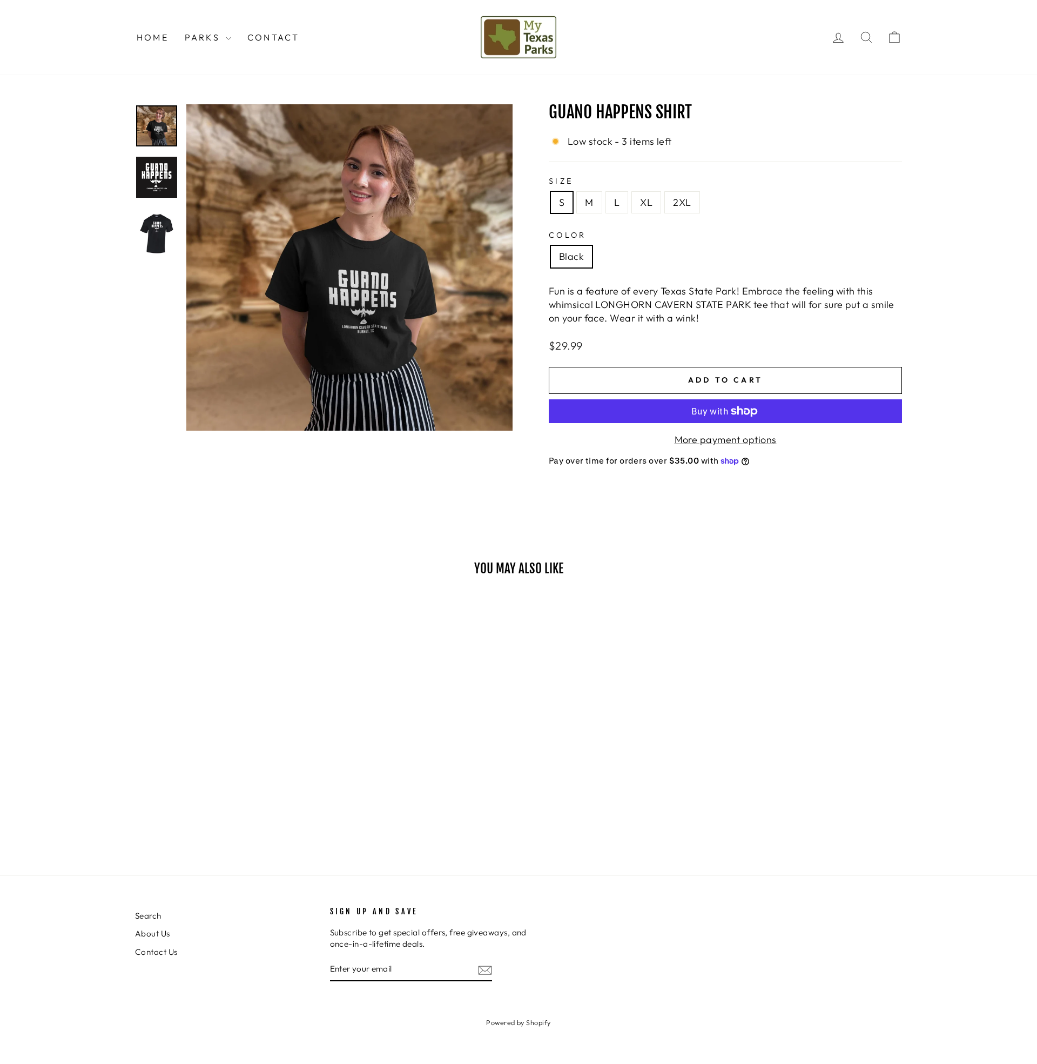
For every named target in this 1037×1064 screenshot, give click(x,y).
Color (568, 235)
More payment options (726, 439)
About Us (152, 933)
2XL (682, 202)
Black (571, 256)
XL (646, 202)
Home (153, 37)
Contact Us (156, 952)
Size (561, 181)
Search (148, 916)
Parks (204, 37)
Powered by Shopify (518, 1022)
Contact (273, 37)
